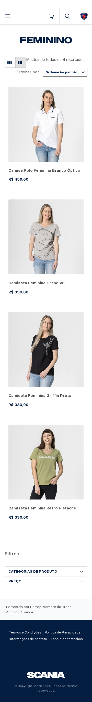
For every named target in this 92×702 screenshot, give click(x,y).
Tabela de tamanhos (67, 639)
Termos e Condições (25, 632)
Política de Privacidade (62, 632)
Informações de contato (28, 639)
